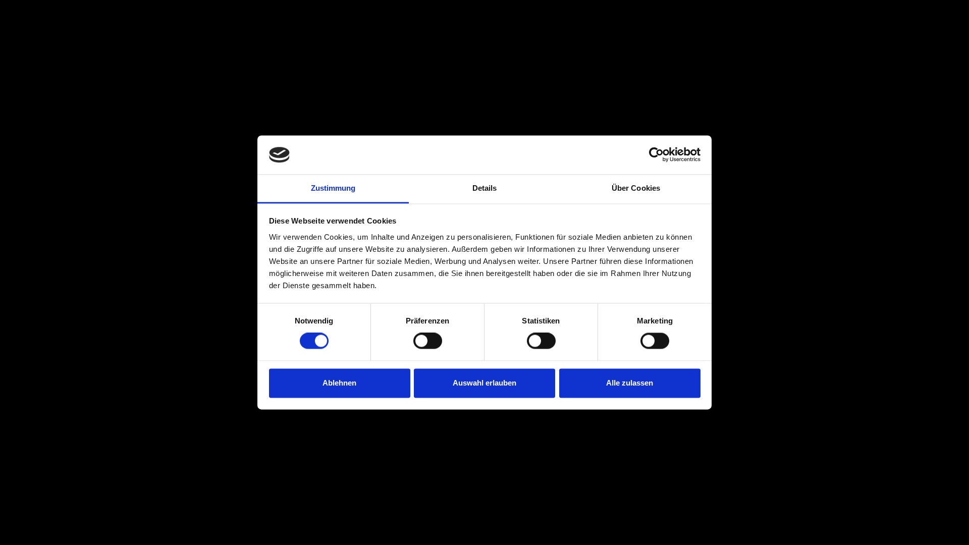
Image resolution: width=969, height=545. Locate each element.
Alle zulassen (629, 382)
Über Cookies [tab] (636, 188)
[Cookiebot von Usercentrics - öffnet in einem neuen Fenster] (656, 154)
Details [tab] (484, 188)
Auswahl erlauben (484, 382)
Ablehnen (339, 382)
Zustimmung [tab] (333, 188)
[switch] (427, 341)
